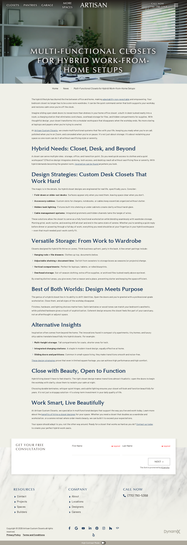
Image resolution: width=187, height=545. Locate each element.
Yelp (93, 535)
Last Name (127, 445)
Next (158, 461)
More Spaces (67, 5)
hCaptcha (165, 467)
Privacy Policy (14, 535)
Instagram (103, 528)
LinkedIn (90, 528)
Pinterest (97, 528)
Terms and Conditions (34, 535)
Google (76, 528)
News (66, 88)
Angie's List (117, 528)
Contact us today (144, 424)
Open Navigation (176, 5)
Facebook (69, 528)
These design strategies (43, 360)
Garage (47, 5)
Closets (13, 5)
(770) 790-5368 (157, 5)
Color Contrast (103, 542)
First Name (77, 445)
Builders (22, 511)
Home (55, 88)
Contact (21, 496)
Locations (77, 501)
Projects (22, 501)
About (75, 496)
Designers (78, 506)
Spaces (21, 506)
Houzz (110, 528)
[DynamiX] (172, 532)
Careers (76, 511)
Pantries (30, 5)
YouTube (83, 528)
